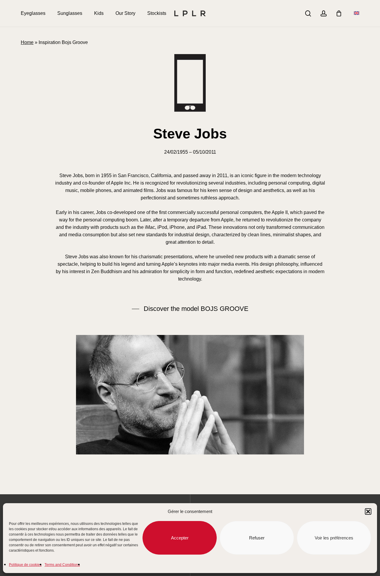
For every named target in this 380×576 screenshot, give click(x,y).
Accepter (180, 537)
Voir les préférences (334, 537)
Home (27, 42)
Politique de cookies (25, 565)
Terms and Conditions (62, 565)
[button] (368, 511)
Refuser (257, 537)
